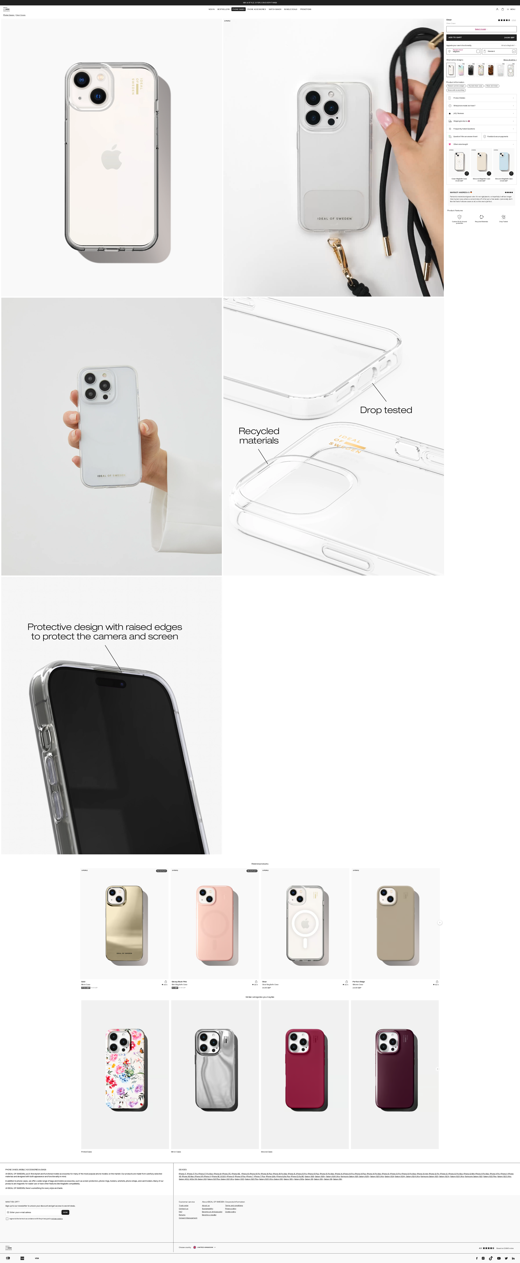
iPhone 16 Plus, (267, 1174)
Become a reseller (209, 1215)
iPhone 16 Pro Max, (280, 1174)
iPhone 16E (236, 1174)
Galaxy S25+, (364, 1176)
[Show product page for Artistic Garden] (480, 70)
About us (206, 1206)
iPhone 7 (249, 1176)
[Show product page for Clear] (450, 70)
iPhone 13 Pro (395, 1174)
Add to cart (481, 38)
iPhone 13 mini (422, 1174)
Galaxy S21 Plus (213, 1179)
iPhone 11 (504, 1174)
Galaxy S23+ (444, 1176)
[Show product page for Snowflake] (500, 70)
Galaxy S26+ (320, 1176)
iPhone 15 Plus (313, 1174)
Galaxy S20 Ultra (266, 1179)
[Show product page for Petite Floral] (510, 70)
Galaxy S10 (278, 1179)
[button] (497, 1248)
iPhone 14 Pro (348, 1174)
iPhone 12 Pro (434, 1174)
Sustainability (207, 1209)
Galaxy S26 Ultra (333, 1176)
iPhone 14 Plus (360, 1174)
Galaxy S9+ (318, 1179)
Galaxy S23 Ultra (457, 1176)
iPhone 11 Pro (495, 1174)
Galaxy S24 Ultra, (413, 1176)
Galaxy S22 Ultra (504, 1176)
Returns (182, 1215)
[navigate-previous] (440, 922)
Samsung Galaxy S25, (350, 1176)
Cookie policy (230, 1212)
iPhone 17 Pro (192, 1174)
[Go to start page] (6, 9)
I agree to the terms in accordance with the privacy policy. (36, 1219)
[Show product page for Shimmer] (460, 70)
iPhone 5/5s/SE (297, 1176)
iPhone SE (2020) (219, 1176)
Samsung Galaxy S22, (474, 1176)
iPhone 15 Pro (301, 1174)
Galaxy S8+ (337, 1179)
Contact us (183, 1209)
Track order (183, 1206)
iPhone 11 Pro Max (482, 1174)
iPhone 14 (338, 1174)
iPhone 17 (182, 1174)
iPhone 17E (226, 1174)
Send (65, 1212)
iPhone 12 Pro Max (455, 1174)
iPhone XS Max (188, 1176)
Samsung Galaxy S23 (429, 1176)
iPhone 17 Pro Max (206, 1174)
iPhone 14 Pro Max (374, 1174)
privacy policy (57, 1219)
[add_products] (467, 173)
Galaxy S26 (309, 1176)
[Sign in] (497, 9)
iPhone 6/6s (271, 1176)
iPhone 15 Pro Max (327, 1174)
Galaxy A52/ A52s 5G (188, 1179)
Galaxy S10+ (288, 1179)
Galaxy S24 (389, 1176)
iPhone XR (198, 1176)
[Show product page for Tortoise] (490, 70)
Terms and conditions (234, 1206)
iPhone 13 (385, 1174)
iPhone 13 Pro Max (409, 1174)
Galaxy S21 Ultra (227, 1179)
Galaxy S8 (328, 1179)
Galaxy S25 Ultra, (377, 1176)
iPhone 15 (291, 1174)
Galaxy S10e (299, 1179)
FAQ (180, 1212)
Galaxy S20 (239, 1179)
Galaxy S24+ (400, 1176)
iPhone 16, (245, 1174)
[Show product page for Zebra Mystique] (470, 70)
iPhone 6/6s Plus (283, 1176)
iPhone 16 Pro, (255, 1174)
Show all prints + (510, 60)
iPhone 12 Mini (469, 1174)
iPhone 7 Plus (259, 1176)
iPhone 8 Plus (240, 1176)
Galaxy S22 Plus (490, 1176)
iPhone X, (207, 1176)
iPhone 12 (444, 1174)
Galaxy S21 (202, 1179)
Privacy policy (230, 1209)
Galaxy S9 (309, 1179)
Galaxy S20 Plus (251, 1179)
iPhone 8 (230, 1176)
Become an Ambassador (212, 1212)
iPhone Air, (218, 1174)
